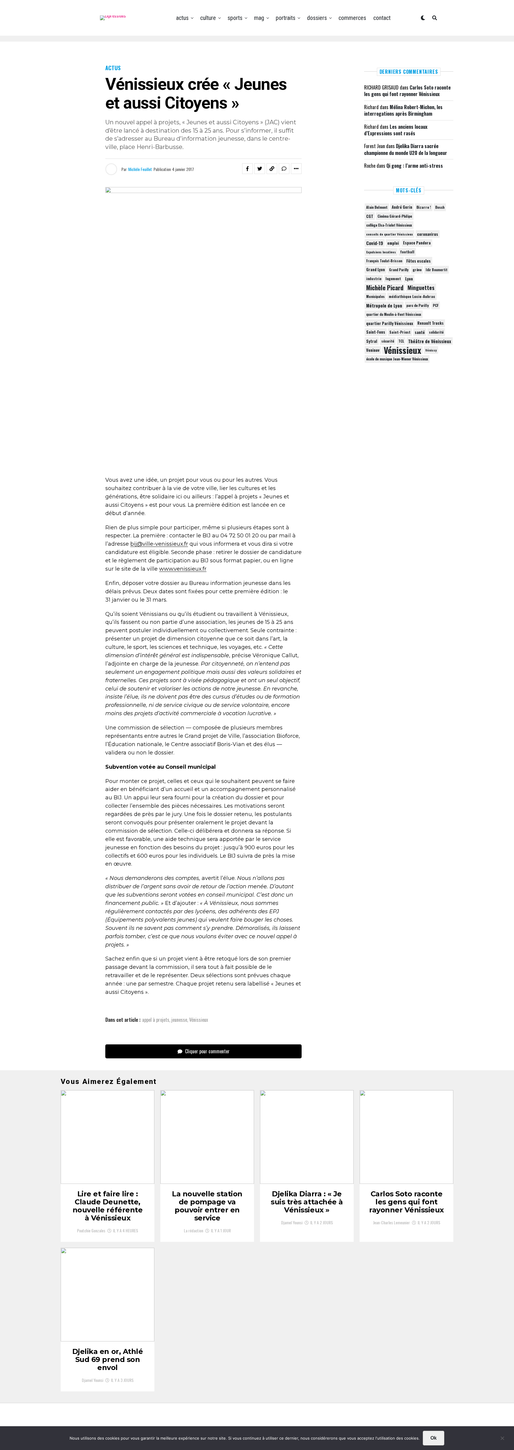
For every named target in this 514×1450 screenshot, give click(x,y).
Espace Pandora (417, 243)
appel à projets (155, 1019)
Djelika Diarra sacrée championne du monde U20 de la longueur (405, 149)
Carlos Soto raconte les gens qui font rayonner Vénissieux (407, 91)
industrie (373, 278)
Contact (382, 17)
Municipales (375, 296)
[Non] (502, 1439)
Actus (182, 17)
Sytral (371, 341)
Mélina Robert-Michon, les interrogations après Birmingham (403, 110)
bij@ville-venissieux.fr (159, 544)
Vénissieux (198, 1019)
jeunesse (179, 1019)
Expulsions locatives (381, 251)
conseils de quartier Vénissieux (389, 234)
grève (417, 269)
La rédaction (193, 1230)
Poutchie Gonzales (91, 1230)
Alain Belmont (377, 207)
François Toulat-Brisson (384, 260)
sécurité (387, 341)
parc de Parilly (417, 305)
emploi (393, 243)
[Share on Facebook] (247, 168)
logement (393, 278)
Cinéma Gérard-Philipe (394, 216)
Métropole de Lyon (384, 305)
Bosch (439, 207)
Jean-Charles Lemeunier (391, 1222)
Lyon (409, 279)
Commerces (352, 17)
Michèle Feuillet (140, 169)
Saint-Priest (399, 332)
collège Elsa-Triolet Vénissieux (389, 224)
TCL (401, 340)
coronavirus (427, 234)
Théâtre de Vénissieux (429, 341)
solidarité (436, 332)
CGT (369, 216)
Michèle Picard (384, 287)
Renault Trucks (430, 323)
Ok (433, 1437)
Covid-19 (374, 243)
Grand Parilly (398, 269)
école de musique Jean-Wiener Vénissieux (397, 358)
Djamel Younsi (292, 1222)
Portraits (285, 17)
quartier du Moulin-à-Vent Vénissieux (393, 314)
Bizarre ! (423, 207)
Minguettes (421, 287)
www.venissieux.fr (182, 569)
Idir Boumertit (436, 269)
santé (420, 332)
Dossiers (317, 17)
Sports (235, 17)
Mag (259, 17)
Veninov (373, 350)
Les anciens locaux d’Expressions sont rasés (395, 130)
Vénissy (431, 350)
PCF (435, 305)
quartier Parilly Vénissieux (389, 323)
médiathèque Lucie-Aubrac (412, 296)
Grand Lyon (375, 269)
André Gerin (402, 207)
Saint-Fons (375, 332)
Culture (208, 17)
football (407, 252)
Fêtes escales (418, 261)
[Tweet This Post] (259, 168)
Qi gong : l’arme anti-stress (414, 165)
